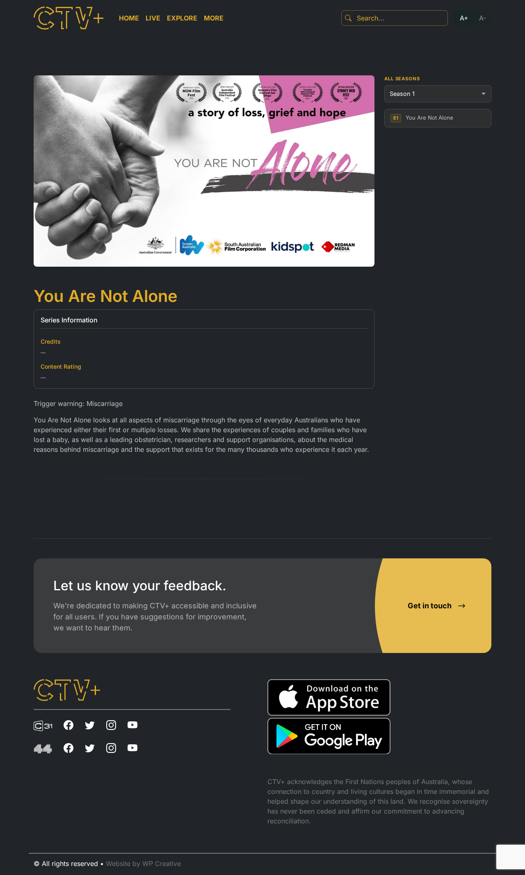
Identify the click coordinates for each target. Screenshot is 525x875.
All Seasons (402, 79)
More (214, 18)
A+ (464, 18)
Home (129, 18)
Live (153, 18)
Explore (182, 18)
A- (482, 18)
